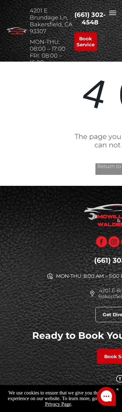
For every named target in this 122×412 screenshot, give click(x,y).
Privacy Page (58, 404)
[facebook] (101, 242)
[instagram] (114, 242)
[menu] (112, 13)
